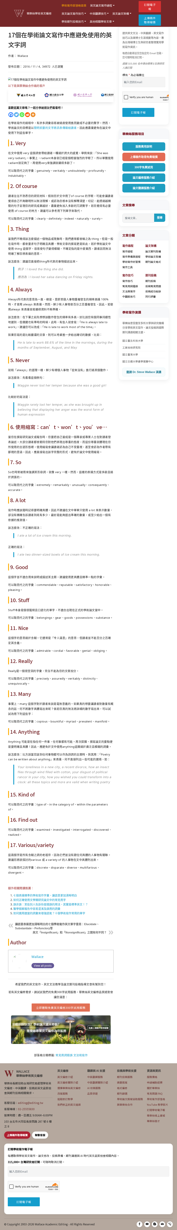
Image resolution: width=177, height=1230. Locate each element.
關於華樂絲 (153, 1088)
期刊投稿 (150, 281)
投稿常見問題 (153, 286)
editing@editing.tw (30, 1103)
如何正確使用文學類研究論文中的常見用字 (39, 900)
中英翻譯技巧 (98, 13)
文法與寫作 (128, 291)
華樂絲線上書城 (156, 1115)
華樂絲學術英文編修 (39, 13)
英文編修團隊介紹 (67, 1082)
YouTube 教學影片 (157, 1104)
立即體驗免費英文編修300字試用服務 (60, 1008)
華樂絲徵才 (153, 1121)
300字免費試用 (143, 167)
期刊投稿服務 (125, 1077)
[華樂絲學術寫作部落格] (155, 1224)
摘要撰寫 (122, 1082)
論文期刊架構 (153, 251)
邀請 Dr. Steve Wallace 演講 (143, 372)
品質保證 (92, 1093)
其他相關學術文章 (101, 21)
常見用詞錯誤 (64, 1055)
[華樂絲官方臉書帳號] (139, 1224)
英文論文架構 (120, 13)
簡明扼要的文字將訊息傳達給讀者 (55, 128)
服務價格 (152, 1077)
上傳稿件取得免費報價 (144, 156)
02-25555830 (26, 1109)
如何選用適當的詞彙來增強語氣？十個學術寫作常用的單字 (49, 913)
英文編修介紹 (65, 1077)
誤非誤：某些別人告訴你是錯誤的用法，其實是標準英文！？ (50, 904)
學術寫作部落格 (156, 1099)
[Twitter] (16, 114)
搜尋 (159, 217)
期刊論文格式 (153, 262)
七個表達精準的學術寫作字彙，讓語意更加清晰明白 (45, 895)
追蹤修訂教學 (65, 1099)
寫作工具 (127, 267)
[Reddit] (27, 114)
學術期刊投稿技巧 (73, 21)
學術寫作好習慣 (131, 262)
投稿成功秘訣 (153, 291)
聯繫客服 (40, 1135)
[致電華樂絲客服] (170, 1224)
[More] (33, 114)
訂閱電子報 (150, 7)
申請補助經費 (154, 1082)
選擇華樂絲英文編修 (69, 1088)
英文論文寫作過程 (101, 5)
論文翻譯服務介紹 (144, 188)
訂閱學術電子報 (156, 1110)
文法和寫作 (80, 1055)
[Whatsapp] (22, 114)
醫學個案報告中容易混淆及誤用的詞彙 (36, 909)
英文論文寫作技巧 (73, 13)
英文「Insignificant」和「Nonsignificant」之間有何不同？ (70, 932)
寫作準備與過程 (131, 256)
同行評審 (150, 296)
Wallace (37, 956)
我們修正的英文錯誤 (69, 1104)
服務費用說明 (144, 146)
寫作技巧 (127, 281)
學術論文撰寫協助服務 (130, 1099)
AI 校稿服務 (94, 1088)
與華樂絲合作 (125, 1104)
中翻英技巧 (128, 296)
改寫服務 (62, 1093)
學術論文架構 (153, 256)
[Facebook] (10, 114)
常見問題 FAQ (154, 1093)
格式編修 (122, 1088)
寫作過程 (127, 251)
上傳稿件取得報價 (150, 20)
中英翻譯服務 (95, 1077)
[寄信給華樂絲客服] (162, 1224)
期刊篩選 (122, 1093)
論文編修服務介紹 (144, 177)
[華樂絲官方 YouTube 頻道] (147, 1224)
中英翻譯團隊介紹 (97, 1082)
